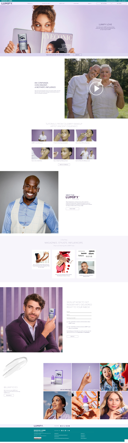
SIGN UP (77, 54)
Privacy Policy (80, 332)
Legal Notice (87, 332)
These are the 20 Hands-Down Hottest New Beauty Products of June (63, 275)
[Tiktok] (64, 425)
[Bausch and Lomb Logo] (39, 430)
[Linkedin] (65, 430)
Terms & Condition (83, 438)
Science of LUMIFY (46, 3)
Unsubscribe (56, 433)
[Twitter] (67, 430)
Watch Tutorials (64, 164)
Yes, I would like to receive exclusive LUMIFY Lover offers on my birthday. (79, 327)
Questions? (76, 3)
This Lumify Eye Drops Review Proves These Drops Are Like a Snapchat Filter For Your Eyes (41, 266)
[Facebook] (60, 425)
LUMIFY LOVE (61, 3)
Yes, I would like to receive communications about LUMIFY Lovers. (79, 322)
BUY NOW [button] (119, 3)
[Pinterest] (66, 425)
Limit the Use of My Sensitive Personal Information (61, 438)
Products (30, 3)
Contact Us (82, 433)
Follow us (9, 395)
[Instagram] (62, 425)
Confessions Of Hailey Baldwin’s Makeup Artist (86, 276)
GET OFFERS (104, 3)
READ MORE (72, 208)
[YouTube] (69, 425)
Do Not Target (56, 436)
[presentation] (41, 256)
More (89, 3)
